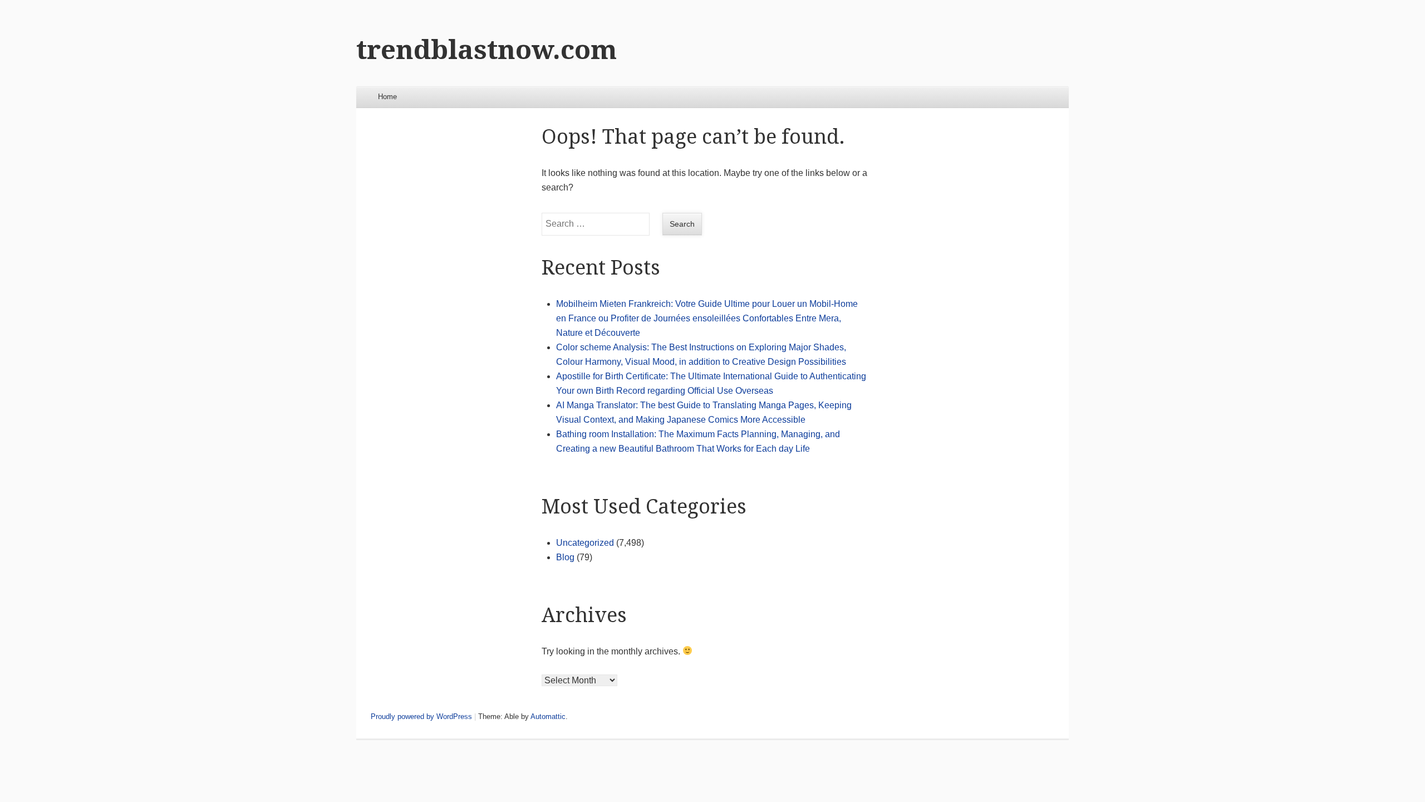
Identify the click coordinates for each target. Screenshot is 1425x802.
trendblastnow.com (486, 50)
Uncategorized (585, 542)
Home (387, 96)
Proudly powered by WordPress (421, 716)
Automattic (548, 716)
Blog (565, 557)
